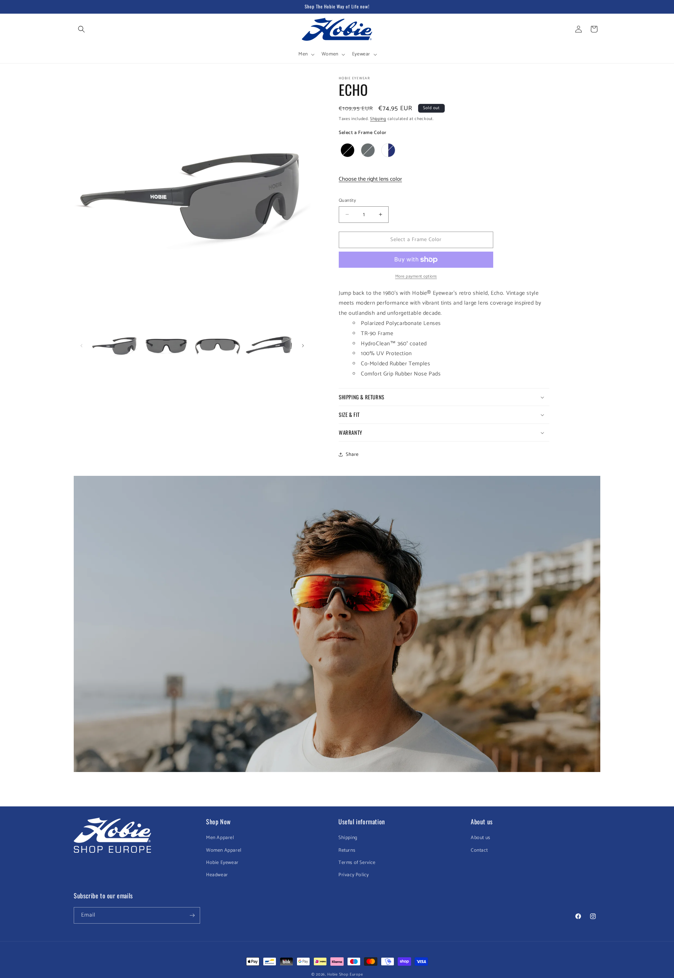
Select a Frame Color (362, 133)
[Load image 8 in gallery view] (218, 346)
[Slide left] (81, 345)
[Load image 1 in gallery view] (115, 346)
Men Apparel (220, 838)
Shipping (378, 118)
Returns (346, 850)
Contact (479, 850)
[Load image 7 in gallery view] (166, 346)
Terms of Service (357, 863)
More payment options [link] (416, 276)
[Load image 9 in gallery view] (269, 346)
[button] (81, 29)
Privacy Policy (353, 875)
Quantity (347, 200)
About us (480, 838)
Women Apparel (224, 850)
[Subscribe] (192, 915)
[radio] (347, 150)
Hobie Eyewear (222, 863)
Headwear (217, 875)
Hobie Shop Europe (345, 974)
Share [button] (352, 455)
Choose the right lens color (370, 179)
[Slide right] (303, 345)
